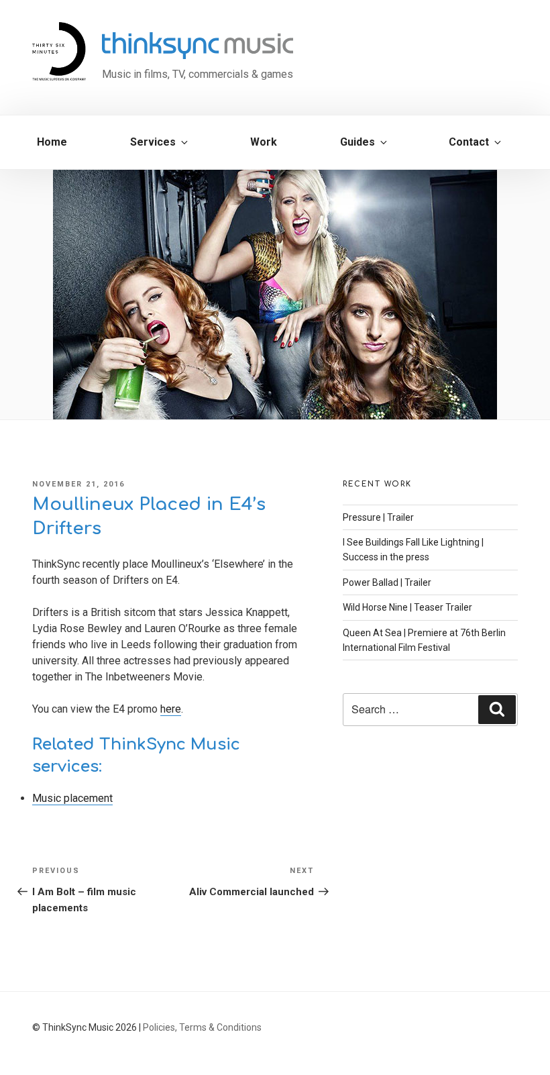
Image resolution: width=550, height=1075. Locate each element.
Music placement (72, 798)
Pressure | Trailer (378, 517)
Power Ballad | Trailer (387, 582)
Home (52, 142)
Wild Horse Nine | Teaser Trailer (407, 607)
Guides (357, 142)
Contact (469, 142)
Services (153, 142)
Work (263, 142)
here (170, 709)
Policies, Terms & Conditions (202, 1027)
